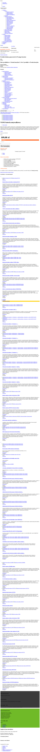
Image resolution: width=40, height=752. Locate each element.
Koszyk (3, 6)
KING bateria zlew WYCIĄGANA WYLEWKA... (11, 431)
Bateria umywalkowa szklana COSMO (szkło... (10, 262)
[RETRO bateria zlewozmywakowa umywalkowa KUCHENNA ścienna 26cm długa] (13, 218)
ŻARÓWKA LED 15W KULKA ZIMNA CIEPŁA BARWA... (13, 541)
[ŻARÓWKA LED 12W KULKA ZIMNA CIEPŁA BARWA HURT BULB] (15, 548)
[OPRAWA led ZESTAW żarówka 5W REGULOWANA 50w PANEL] (14, 501)
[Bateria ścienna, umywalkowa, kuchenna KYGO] (6, 178)
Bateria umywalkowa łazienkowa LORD (9, 236)
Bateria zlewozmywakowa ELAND (8, 643)
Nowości (3, 300)
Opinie (3, 154)
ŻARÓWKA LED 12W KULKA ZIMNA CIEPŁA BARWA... (13, 553)
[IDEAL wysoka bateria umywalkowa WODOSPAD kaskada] (13, 284)
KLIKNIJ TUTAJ (5, 49)
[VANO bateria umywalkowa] (5, 113)
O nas (3, 748)
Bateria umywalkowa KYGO (7, 195)
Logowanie (4, 2)
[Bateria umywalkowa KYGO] (7, 191)
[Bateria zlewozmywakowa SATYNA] (9, 588)
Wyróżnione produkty (6, 301)
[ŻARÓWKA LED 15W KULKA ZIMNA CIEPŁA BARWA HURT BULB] (15, 536)
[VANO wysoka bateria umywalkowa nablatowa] (10, 204)
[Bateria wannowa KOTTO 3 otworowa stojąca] (7, 403)
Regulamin (4, 747)
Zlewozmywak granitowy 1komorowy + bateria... (11, 366)
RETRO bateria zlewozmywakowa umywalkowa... (11, 223)
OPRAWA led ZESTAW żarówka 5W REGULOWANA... (12, 506)
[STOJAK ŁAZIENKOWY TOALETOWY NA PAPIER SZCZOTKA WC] (8, 464)
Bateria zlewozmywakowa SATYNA (8, 592)
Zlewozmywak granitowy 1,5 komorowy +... (10, 323)
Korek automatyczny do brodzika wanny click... (10, 458)
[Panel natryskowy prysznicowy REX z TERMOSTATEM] (12, 304)
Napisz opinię (4, 124)
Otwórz (4, 47)
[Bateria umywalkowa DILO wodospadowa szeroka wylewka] (13, 245)
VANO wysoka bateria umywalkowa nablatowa (10, 208)
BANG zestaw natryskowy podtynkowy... (9, 420)
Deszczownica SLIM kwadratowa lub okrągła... (10, 448)
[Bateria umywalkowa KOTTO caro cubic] (7, 652)
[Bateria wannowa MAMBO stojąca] (8, 562)
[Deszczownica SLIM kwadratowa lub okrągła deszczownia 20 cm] (12, 443)
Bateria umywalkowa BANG (7, 605)
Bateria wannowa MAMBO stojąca (8, 566)
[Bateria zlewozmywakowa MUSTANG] (9, 665)
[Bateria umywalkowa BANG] (7, 601)
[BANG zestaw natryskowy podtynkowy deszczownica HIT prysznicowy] (9, 416)
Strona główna (2, 112)
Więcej (1, 131)
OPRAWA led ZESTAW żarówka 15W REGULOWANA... (12, 478)
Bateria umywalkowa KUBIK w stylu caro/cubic (11, 275)
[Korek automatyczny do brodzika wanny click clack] (11, 454)
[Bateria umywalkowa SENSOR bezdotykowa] (10, 678)
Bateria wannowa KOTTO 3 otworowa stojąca (10, 407)
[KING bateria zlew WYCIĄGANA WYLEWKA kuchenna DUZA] (14, 427)
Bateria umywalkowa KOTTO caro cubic (9, 656)
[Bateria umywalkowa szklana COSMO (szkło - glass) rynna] (11, 257)
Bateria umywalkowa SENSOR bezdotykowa (10, 682)
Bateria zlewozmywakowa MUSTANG (9, 669)
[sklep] (1, 45)
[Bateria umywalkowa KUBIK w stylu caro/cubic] (7, 271)
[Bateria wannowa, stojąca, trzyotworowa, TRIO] (6, 391)
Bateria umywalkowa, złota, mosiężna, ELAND (10, 631)
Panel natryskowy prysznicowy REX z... (9, 309)
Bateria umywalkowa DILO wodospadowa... (10, 250)
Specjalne (4, 299)
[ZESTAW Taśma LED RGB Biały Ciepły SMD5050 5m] (12, 514)
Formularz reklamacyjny (6, 750)
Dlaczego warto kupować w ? (7, 749)
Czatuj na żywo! (3, 149)
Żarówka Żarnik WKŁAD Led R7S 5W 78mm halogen (12, 531)
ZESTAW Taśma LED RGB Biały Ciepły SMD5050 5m (12, 519)
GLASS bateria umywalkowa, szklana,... (9, 578)
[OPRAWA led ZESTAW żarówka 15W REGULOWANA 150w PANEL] (15, 473)
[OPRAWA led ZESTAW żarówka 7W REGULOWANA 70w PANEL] (14, 487)
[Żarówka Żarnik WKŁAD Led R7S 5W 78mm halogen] (12, 526)
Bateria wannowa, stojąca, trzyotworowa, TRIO (11, 395)
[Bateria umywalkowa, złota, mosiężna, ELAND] (7, 627)
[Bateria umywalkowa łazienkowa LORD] (7, 232)
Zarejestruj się (4, 3)
